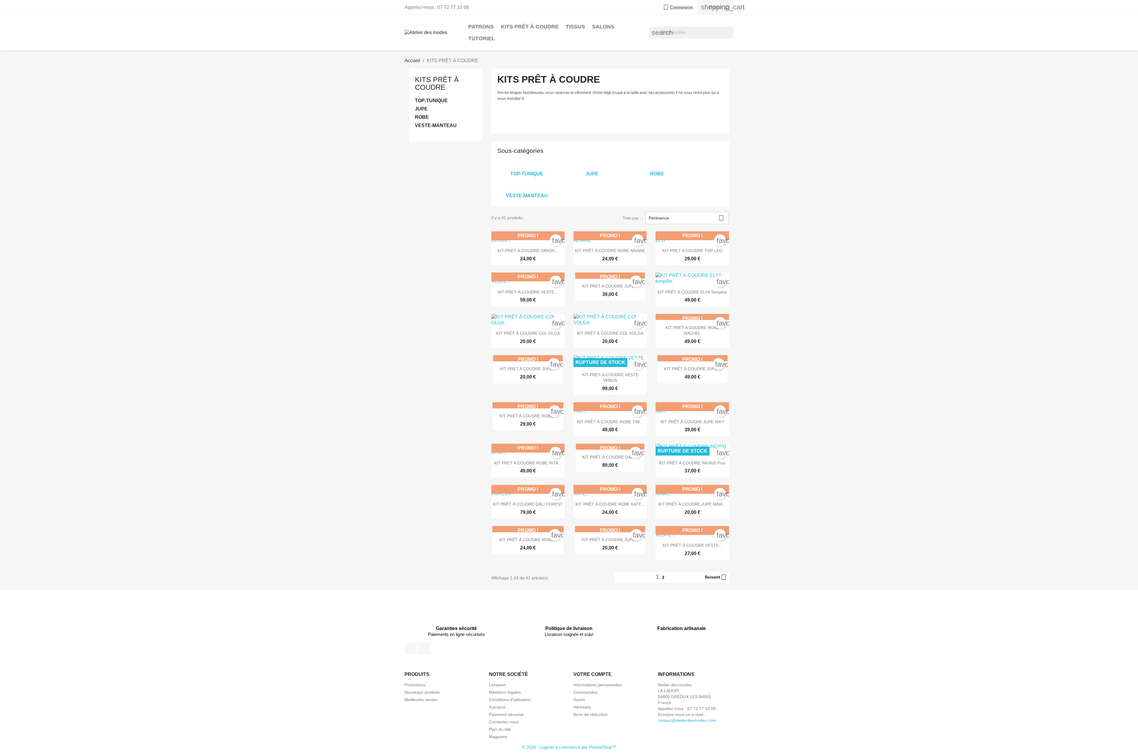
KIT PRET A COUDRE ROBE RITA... (528, 463)
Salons (603, 27)
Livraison (497, 684)
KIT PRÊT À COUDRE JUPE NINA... (692, 504)
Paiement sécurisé (506, 714)
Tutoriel (481, 38)
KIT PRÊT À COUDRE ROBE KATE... (610, 504)
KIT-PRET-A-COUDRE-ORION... (528, 250)
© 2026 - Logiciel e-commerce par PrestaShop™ (569, 747)
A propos (497, 707)
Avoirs (579, 699)
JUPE (421, 108)
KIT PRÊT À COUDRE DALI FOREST (528, 504)
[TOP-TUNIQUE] (527, 166)
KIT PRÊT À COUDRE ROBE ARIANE (610, 250)
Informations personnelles (597, 684)
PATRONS (481, 27)
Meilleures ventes (421, 699)
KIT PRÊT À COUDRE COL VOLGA (610, 333)
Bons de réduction (590, 714)
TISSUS (575, 27)
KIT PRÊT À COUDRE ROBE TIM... (610, 421)
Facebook (411, 649)
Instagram (424, 649)
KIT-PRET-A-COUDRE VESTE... (528, 292)
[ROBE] (657, 166)
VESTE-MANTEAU (436, 125)
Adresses (582, 707)
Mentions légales (505, 692)
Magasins (498, 736)
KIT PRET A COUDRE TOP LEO (692, 250)
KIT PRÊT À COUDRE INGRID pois (692, 463)
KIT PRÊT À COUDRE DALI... (610, 457)
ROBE (422, 117)
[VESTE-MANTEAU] (527, 188)
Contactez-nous (504, 721)
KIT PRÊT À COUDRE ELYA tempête (692, 292)
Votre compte (592, 674)
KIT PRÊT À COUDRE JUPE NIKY (692, 421)
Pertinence (686, 218)
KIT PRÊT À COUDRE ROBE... (528, 539)
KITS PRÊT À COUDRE (530, 27)
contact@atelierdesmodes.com (687, 720)
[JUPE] (592, 166)
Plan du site (500, 729)
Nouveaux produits (422, 692)
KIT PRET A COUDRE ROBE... (528, 415)
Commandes (585, 692)
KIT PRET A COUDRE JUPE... (610, 286)
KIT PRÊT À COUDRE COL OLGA (528, 333)
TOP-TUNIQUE (431, 100)
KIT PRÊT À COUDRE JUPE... (692, 368)
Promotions (415, 684)
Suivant (715, 577)
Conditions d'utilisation (510, 699)
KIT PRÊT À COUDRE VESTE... (692, 545)
